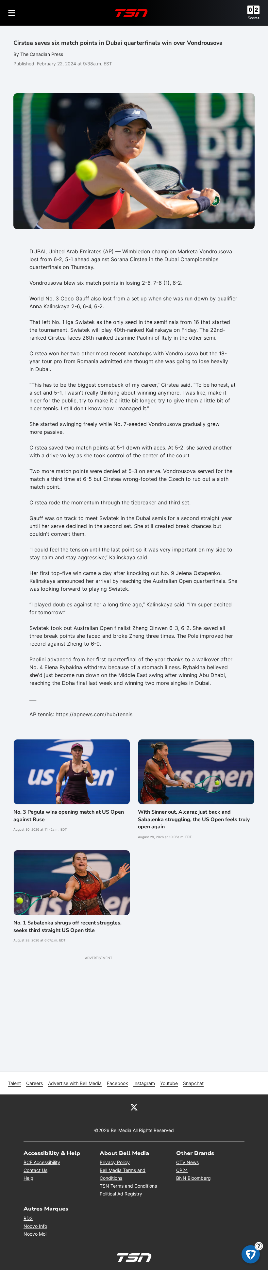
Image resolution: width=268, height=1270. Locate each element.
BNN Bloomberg (193, 1178)
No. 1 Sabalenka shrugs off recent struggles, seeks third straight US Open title (67, 926)
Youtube (169, 1083)
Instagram (144, 1083)
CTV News (187, 1162)
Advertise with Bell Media (75, 1083)
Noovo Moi (35, 1234)
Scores (254, 18)
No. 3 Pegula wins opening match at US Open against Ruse (68, 815)
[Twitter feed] (134, 1107)
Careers (34, 1083)
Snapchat (193, 1083)
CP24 (182, 1170)
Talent (14, 1083)
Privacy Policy (115, 1162)
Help (28, 1178)
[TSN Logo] (131, 12)
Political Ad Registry (121, 1193)
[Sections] (11, 12)
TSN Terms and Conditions (128, 1186)
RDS (28, 1218)
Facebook (117, 1083)
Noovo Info (35, 1226)
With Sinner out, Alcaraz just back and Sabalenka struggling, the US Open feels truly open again (194, 819)
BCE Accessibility (42, 1162)
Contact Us (35, 1170)
